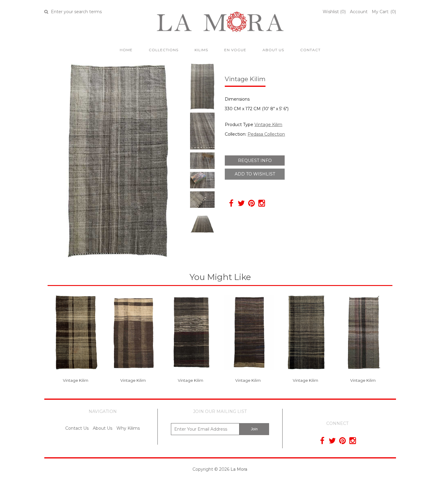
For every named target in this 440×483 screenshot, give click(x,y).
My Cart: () (384, 11)
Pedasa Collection (266, 134)
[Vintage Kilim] (76, 374)
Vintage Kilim (268, 124)
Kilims (201, 50)
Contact (310, 50)
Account (359, 11)
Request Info (255, 160)
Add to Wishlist (255, 174)
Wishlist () (334, 11)
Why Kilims (128, 428)
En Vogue (235, 50)
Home (126, 50)
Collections (163, 50)
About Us (273, 50)
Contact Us (77, 428)
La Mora (238, 469)
